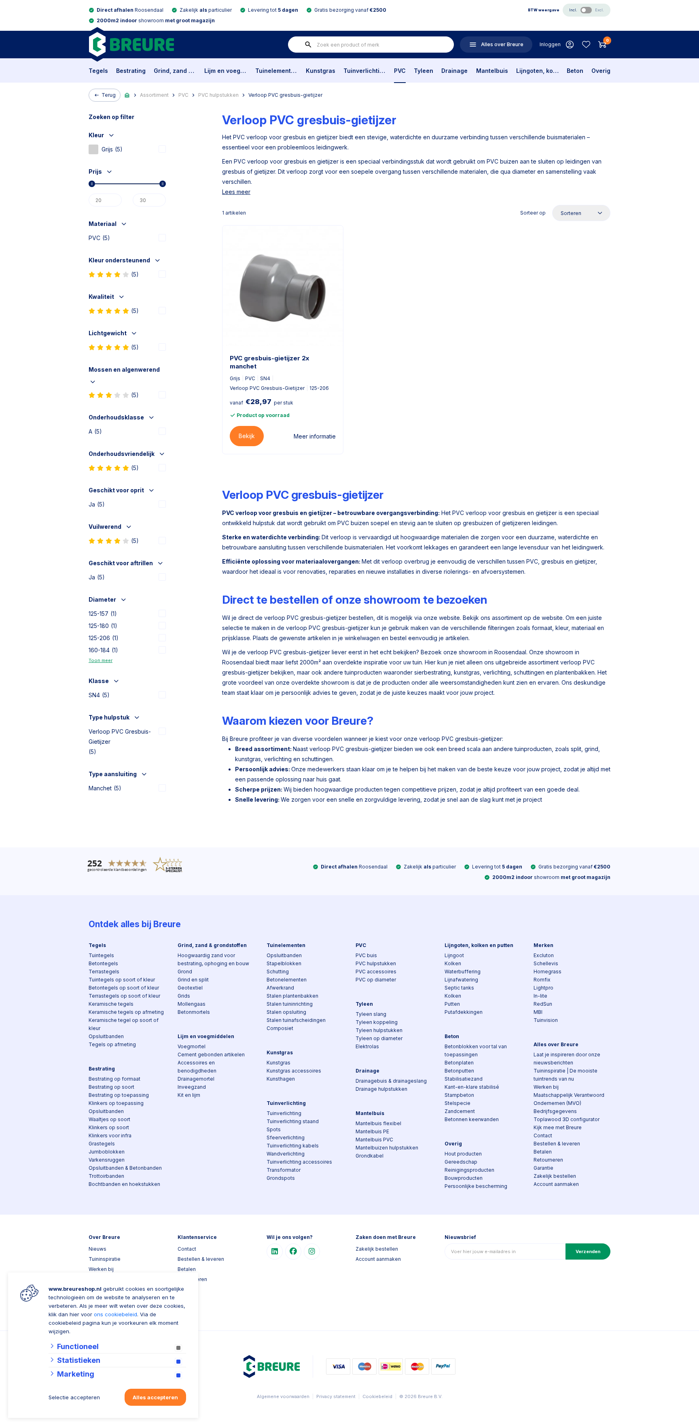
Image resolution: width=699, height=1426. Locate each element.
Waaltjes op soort (109, 1119)
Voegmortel (191, 1046)
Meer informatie (315, 436)
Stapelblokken (284, 963)
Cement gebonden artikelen (211, 1054)
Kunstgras (320, 70)
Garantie (543, 1168)
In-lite (540, 996)
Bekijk (247, 435)
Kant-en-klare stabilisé (472, 1087)
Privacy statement (336, 1396)
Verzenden (588, 1251)
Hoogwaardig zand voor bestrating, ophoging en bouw (213, 959)
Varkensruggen (107, 1160)
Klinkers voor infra (110, 1135)
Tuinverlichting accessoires (299, 1162)
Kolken (453, 963)
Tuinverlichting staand (293, 1121)
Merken (543, 945)
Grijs (112, 149)
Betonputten (459, 1071)
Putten (452, 1004)
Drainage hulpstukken (381, 1089)
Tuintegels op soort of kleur (122, 980)
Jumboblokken (107, 1152)
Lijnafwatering (461, 980)
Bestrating (131, 70)
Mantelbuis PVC (374, 1140)
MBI (538, 1012)
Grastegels (102, 1144)
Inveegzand (192, 1087)
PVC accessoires (376, 971)
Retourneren (548, 1160)
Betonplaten (459, 1063)
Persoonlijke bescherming (476, 1186)
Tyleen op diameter (379, 1038)
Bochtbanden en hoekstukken (124, 1184)
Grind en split (193, 980)
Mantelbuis (492, 70)
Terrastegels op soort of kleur (124, 996)
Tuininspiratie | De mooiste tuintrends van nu (565, 1075)
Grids (184, 996)
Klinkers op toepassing (116, 1103)
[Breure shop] (131, 44)
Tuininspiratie (105, 1259)
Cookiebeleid (377, 1396)
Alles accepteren (155, 1397)
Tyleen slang (371, 1014)
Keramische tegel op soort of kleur (124, 1024)
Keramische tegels (111, 1004)
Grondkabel (369, 1156)
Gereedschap (461, 1162)
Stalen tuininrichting (290, 1004)
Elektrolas (367, 1046)
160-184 (103, 650)
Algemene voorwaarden (283, 1396)
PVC (400, 70)
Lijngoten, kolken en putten (537, 70)
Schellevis (546, 963)
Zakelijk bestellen (555, 1176)
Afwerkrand (280, 988)
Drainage (454, 70)
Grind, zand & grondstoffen (175, 70)
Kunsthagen (281, 1079)
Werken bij (546, 1087)
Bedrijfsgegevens (555, 1111)
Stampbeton (459, 1095)
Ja (97, 504)
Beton (575, 70)
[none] (308, 44)
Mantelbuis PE (372, 1131)
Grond (185, 971)
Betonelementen (287, 980)
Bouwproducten (464, 1178)
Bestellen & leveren (557, 1144)
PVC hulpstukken (218, 95)
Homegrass (547, 971)
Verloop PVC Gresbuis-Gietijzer (120, 741)
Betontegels (103, 963)
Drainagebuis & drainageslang (391, 1081)
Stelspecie (457, 1103)
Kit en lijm (189, 1095)
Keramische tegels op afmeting (126, 1012)
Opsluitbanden (106, 1036)
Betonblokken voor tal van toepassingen (476, 1050)
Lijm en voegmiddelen (225, 70)
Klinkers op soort (109, 1127)
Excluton (544, 955)
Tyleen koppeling (377, 1022)
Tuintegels (101, 955)
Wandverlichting (286, 1154)
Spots (274, 1129)
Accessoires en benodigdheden (197, 1067)
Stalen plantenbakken (292, 996)
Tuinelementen (276, 70)
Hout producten (463, 1154)
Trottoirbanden (106, 1176)
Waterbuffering (463, 971)
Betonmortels (194, 1012)
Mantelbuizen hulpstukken (387, 1148)
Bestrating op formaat (114, 1079)
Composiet (280, 1028)
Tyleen (423, 70)
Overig (600, 70)
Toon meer (100, 660)
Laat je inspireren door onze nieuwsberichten (567, 1058)
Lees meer (236, 191)
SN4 (99, 695)
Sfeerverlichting (286, 1137)
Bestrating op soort (111, 1087)
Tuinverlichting (364, 70)
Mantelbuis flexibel (378, 1123)
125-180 (103, 625)
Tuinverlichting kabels (293, 1146)
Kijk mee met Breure (558, 1127)
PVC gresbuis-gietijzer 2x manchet (269, 362)
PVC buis (366, 955)
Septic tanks (459, 988)
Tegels (98, 70)
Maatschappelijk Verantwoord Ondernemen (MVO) (569, 1099)
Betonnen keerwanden (472, 1119)
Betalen (543, 1152)
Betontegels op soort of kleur (124, 988)
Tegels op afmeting (112, 1044)
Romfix (542, 980)
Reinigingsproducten (469, 1170)
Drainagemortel (196, 1079)
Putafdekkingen (464, 1012)
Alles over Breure (556, 1044)
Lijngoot (454, 955)
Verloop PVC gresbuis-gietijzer (285, 95)
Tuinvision (546, 1020)
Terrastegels (104, 971)
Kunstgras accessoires (294, 1071)
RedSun (543, 1004)
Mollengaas (191, 1004)
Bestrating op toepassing (119, 1095)
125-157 (103, 613)
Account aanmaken (556, 1184)
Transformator (284, 1170)
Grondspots (281, 1178)
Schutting (278, 971)
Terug (109, 95)
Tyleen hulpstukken (379, 1030)
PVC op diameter (376, 980)
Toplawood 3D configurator (566, 1119)
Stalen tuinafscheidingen (296, 1020)
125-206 (104, 637)
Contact (543, 1135)
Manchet (105, 788)
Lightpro (543, 988)
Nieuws (97, 1249)
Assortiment (154, 95)
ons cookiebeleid (115, 1314)
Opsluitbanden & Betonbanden (125, 1168)
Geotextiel (190, 988)
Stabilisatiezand (464, 1079)
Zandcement (460, 1111)
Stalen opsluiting (286, 1012)
